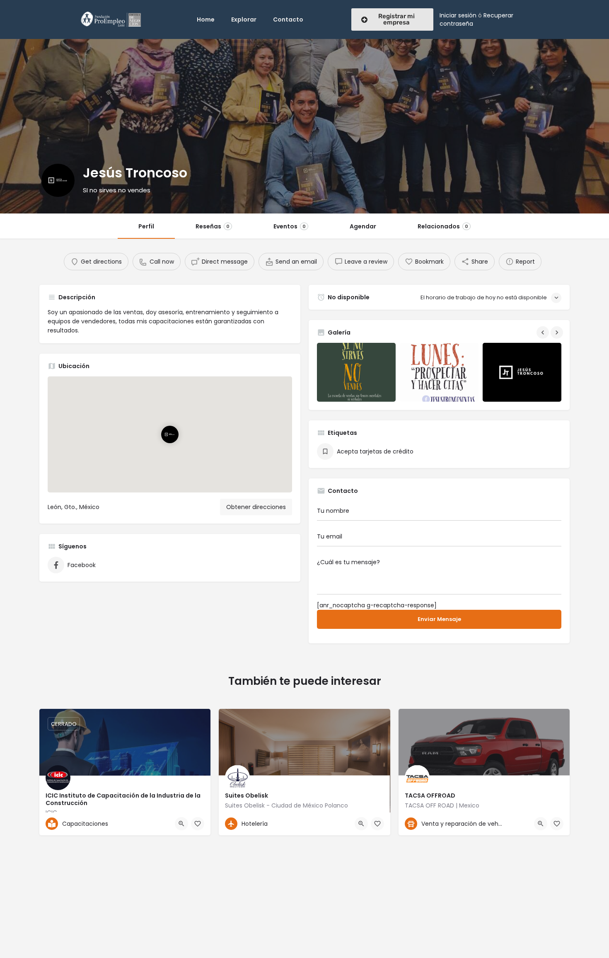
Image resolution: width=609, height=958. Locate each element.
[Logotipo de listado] (58, 180)
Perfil (146, 226)
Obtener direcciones (256, 507)
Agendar (363, 226)
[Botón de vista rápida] (181, 823)
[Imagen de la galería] (356, 372)
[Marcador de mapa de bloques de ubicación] (170, 434)
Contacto (288, 19)
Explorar (243, 19)
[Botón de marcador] (197, 823)
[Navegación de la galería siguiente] (558, 332)
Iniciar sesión (458, 15)
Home (206, 19)
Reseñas (213, 226)
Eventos (289, 226)
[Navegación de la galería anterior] (543, 332)
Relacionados (443, 226)
